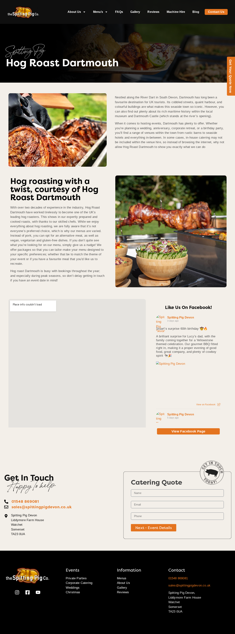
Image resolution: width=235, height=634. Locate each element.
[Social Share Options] (219, 404)
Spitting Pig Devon (180, 317)
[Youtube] (38, 592)
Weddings (73, 587)
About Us (74, 11)
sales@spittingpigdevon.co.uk (189, 585)
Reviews (153, 11)
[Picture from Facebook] (172, 382)
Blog (195, 11)
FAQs (119, 11)
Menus (121, 578)
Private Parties (76, 578)
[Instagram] (17, 592)
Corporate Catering (79, 583)
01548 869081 (178, 578)
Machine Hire (176, 11)
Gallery (135, 11)
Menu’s (98, 11)
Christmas (73, 592)
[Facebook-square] (27, 592)
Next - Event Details (153, 527)
